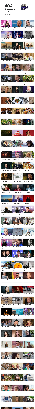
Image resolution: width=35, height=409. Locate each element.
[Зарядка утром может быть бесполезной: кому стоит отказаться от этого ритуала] (17, 310)
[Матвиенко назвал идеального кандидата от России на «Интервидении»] (17, 200)
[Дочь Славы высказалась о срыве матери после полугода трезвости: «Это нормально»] (17, 156)
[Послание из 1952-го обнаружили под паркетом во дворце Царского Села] (6, 368)
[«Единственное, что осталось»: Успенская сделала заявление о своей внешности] (6, 69)
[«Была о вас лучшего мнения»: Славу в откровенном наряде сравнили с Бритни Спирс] (6, 321)
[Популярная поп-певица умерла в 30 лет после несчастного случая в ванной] (6, 379)
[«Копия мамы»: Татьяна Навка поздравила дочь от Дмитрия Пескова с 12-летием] (17, 91)
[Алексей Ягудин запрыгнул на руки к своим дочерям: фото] (28, 255)
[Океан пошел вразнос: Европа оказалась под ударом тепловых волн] (17, 379)
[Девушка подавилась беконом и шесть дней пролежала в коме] (17, 178)
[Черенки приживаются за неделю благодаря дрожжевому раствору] (6, 124)
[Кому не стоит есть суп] (17, 266)
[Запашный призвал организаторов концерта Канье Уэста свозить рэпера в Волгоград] (17, 255)
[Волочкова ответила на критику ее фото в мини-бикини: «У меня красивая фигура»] (17, 189)
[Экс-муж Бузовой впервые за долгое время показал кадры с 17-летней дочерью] (6, 91)
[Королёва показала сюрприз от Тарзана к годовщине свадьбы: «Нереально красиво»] (17, 47)
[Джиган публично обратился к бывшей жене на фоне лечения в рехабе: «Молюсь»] (28, 321)
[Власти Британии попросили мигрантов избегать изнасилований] (6, 47)
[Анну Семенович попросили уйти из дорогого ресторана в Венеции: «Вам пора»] (17, 357)
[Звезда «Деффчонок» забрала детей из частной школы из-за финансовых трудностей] (6, 222)
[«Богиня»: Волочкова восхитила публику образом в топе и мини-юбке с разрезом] (6, 288)
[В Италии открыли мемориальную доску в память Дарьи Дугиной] (17, 233)
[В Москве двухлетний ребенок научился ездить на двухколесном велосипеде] (28, 332)
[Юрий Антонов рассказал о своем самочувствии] (28, 299)
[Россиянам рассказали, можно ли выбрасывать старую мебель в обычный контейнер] (28, 222)
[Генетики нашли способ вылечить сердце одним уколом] (28, 189)
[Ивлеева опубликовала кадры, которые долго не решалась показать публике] (6, 189)
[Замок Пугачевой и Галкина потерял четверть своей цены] (28, 244)
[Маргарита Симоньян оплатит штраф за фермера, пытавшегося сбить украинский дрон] (17, 244)
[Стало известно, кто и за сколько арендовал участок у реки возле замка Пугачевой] (28, 156)
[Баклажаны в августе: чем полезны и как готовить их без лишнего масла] (17, 102)
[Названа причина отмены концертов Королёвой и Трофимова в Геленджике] (6, 25)
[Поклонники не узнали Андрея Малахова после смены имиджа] (6, 167)
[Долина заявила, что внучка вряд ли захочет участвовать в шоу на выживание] (28, 277)
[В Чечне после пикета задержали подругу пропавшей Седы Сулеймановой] (28, 69)
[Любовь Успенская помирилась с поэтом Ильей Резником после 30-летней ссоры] (17, 332)
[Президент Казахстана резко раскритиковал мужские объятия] (17, 25)
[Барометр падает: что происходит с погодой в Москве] (17, 145)
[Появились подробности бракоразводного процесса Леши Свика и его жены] (28, 178)
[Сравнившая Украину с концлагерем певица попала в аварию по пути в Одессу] (28, 379)
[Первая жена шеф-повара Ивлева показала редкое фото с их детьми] (17, 390)
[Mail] (1, 1)
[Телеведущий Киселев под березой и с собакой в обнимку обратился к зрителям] (28, 368)
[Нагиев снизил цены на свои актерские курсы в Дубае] (17, 277)
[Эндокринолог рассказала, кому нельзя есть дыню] (6, 343)
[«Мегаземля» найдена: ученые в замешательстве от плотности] (6, 156)
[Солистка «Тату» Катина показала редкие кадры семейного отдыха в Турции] (28, 135)
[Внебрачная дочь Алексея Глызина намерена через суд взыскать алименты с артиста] (17, 36)
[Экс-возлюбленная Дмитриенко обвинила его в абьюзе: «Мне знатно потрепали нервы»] (28, 211)
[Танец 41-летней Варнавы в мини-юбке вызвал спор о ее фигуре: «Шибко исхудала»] (17, 288)
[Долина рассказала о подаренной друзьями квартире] (6, 233)
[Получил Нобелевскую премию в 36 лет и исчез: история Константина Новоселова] (6, 102)
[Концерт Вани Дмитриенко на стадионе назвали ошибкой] (6, 145)
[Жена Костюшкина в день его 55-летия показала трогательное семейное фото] (6, 244)
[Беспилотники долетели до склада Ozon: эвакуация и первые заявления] (6, 211)
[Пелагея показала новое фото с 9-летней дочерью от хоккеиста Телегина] (28, 390)
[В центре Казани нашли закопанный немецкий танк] (28, 102)
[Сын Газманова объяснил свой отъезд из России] (6, 357)
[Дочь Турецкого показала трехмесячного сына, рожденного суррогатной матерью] (17, 113)
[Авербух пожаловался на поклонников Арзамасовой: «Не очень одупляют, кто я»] (6, 255)
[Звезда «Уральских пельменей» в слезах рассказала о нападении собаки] (17, 69)
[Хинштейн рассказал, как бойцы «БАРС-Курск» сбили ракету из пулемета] (17, 321)
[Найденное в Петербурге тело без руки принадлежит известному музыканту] (28, 36)
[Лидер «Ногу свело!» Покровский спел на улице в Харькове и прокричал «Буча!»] (6, 113)
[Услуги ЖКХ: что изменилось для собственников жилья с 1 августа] (6, 80)
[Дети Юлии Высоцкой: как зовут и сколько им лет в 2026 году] (17, 401)
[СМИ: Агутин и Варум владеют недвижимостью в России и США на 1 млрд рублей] (28, 58)
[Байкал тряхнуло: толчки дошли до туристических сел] (6, 200)
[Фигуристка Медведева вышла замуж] (17, 222)
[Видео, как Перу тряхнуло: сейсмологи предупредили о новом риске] (28, 266)
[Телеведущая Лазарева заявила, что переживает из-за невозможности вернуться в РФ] (28, 233)
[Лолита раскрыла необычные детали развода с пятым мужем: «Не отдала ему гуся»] (28, 200)
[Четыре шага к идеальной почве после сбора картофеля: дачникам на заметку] (17, 58)
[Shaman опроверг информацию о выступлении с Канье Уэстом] (6, 332)
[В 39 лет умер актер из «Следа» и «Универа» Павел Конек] (17, 80)
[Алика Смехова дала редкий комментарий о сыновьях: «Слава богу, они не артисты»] (6, 310)
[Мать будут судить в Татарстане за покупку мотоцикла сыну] (28, 357)
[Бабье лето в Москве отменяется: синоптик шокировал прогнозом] (17, 368)
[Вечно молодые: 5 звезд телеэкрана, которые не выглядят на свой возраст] (28, 91)
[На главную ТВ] (2, 1)
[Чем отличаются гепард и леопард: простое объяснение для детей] (6, 178)
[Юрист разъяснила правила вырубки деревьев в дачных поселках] (6, 299)
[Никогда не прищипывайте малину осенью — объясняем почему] (28, 80)
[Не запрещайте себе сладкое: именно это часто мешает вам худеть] (17, 135)
